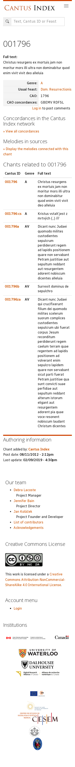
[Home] (30, 5)
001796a (12, 226)
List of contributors (28, 522)
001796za (13, 299)
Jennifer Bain (24, 501)
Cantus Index (38, 449)
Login (18, 608)
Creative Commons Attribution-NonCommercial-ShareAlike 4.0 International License (35, 579)
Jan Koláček (23, 512)
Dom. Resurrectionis (56, 89)
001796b (12, 286)
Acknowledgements (29, 528)
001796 (11, 182)
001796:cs (13, 214)
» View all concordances (21, 131)
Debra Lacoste (25, 490)
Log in (36, 108)
